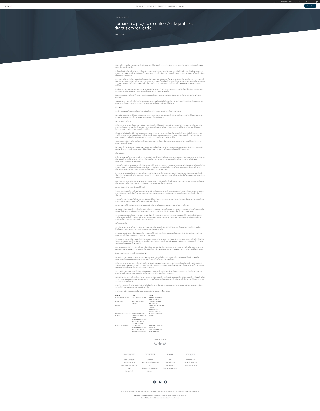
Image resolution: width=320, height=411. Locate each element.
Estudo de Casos (170, 362)
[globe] (316, 1)
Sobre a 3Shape (298, 1)
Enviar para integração (190, 365)
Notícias (276, 1)
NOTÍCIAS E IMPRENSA (122, 17)
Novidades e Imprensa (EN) (129, 365)
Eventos (149, 371)
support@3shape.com (179, 391)
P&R (129, 368)
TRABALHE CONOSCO (286, 1)
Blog (170, 359)
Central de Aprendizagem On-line (150, 364)
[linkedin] (160, 343)
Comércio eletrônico (191, 362)
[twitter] (164, 343)
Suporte (181, 6)
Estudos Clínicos (170, 365)
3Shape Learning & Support (150, 368)
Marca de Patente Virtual (192, 391)
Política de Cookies (151, 391)
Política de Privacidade (140, 391)
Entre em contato (309, 1)
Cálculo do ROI (190, 359)
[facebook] (155, 343)
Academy (150, 359)
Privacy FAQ (170, 391)
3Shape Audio (129, 371)
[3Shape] (7, 6)
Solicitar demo (310, 6)
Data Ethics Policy (161, 391)
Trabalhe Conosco (129, 362)
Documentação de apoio (170, 368)
